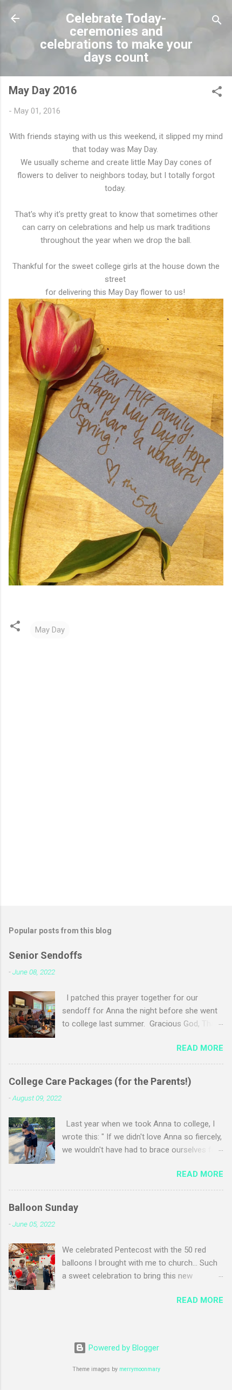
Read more (199, 1048)
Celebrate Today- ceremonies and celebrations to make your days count (116, 38)
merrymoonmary (139, 1369)
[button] (216, 93)
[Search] (216, 21)
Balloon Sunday (43, 1207)
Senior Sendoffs (45, 955)
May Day (50, 630)
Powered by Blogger (122, 1348)
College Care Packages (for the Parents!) (100, 1081)
